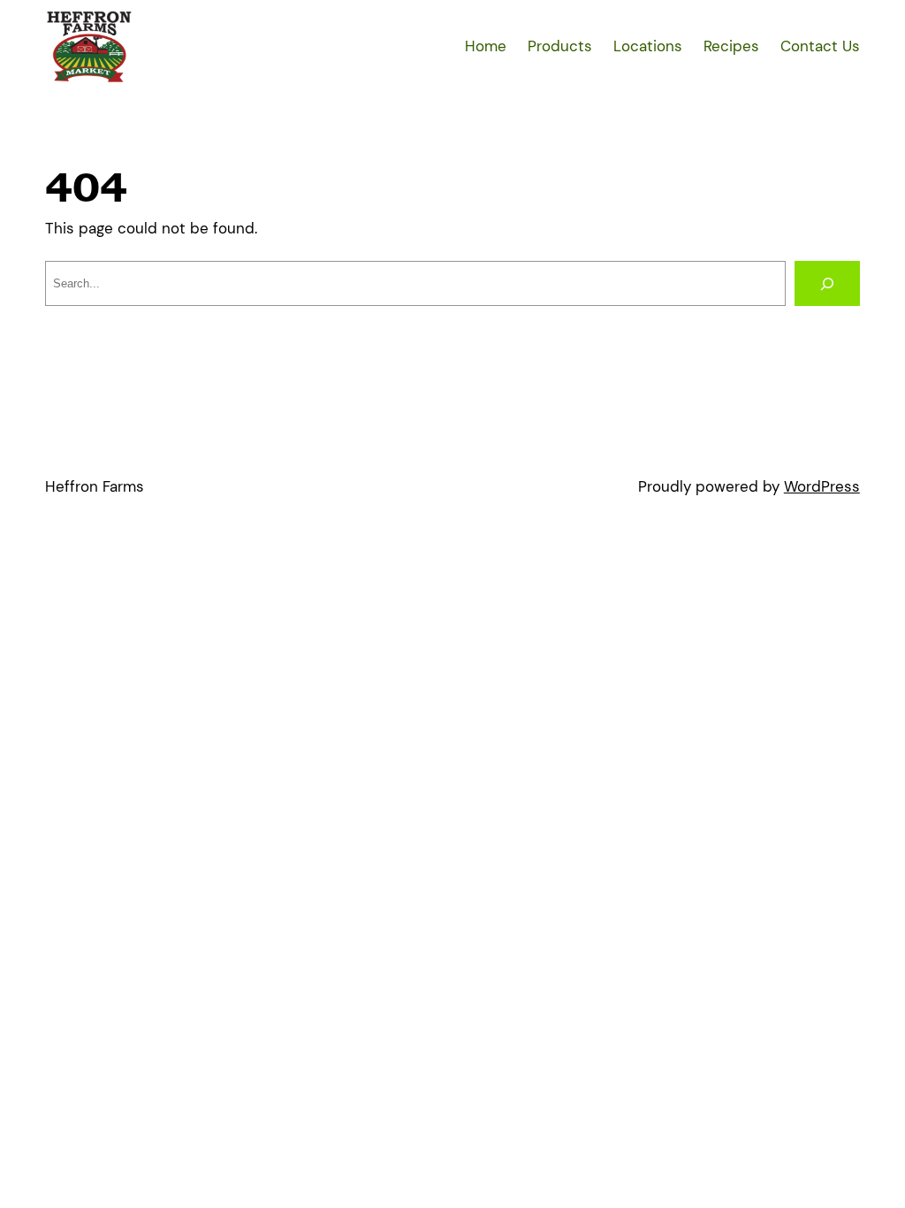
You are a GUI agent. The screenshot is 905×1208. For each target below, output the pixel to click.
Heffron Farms (94, 486)
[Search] (827, 283)
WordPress (822, 486)
